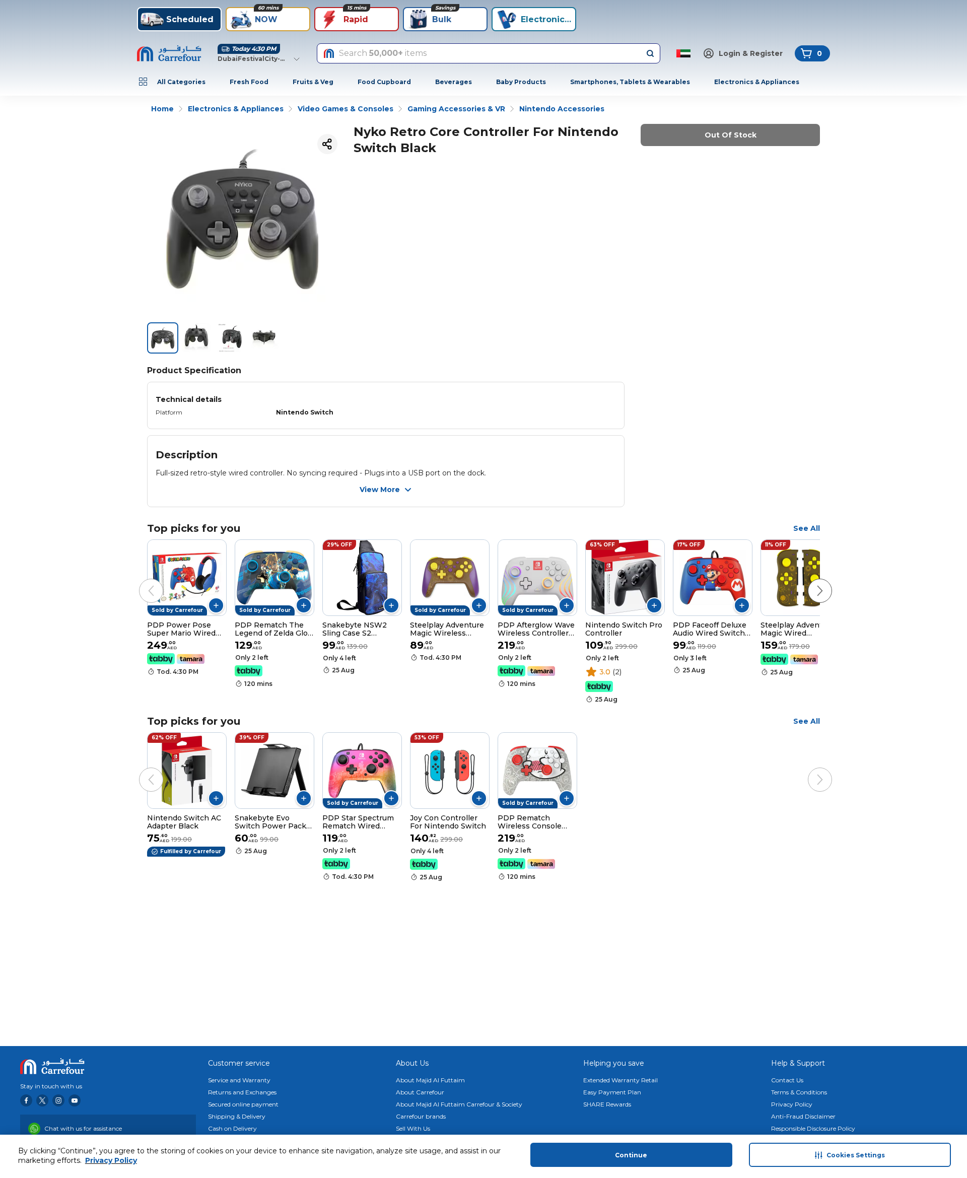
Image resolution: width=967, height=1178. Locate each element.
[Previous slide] (141, 581)
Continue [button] (631, 1155)
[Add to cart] (216, 605)
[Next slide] (810, 581)
